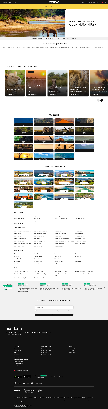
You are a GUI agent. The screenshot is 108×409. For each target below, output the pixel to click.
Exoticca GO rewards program (20, 357)
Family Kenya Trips (18, 273)
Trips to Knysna (37, 218)
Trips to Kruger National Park (61, 218)
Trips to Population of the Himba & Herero (64, 241)
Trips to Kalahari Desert (39, 236)
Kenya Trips (16, 256)
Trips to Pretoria (58, 221)
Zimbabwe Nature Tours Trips (41, 277)
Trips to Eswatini (18, 233)
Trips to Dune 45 (78, 231)
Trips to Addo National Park (20, 216)
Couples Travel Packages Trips (21, 271)
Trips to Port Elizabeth (39, 221)
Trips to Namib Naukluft (19, 241)
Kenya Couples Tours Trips (60, 271)
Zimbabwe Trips (58, 263)
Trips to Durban (78, 216)
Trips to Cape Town (58, 216)
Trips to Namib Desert (80, 238)
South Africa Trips (58, 261)
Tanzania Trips (78, 261)
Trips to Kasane (58, 236)
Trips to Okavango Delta (39, 241)
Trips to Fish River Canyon (60, 233)
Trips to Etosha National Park (40, 233)
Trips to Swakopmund (59, 243)
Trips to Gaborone (79, 233)
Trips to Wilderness (18, 223)
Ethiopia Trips (78, 253)
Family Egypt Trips (38, 271)
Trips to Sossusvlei (38, 243)
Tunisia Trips (17, 263)
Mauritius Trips (57, 256)
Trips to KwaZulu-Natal (80, 218)
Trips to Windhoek (58, 246)
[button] (54, 315)
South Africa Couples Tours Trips (82, 273)
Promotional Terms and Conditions (21, 359)
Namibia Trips (37, 258)
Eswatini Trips (57, 253)
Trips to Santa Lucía (79, 221)
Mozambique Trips (18, 258)
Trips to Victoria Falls (19, 246)
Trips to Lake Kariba (79, 236)
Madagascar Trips (38, 256)
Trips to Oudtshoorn (18, 221)
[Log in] (105, 2)
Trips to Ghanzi (17, 236)
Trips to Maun (37, 238)
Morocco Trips (78, 256)
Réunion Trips (57, 258)
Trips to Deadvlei (58, 231)
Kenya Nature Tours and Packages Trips (84, 271)
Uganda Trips (37, 263)
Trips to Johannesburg (19, 218)
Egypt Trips (36, 253)
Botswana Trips (17, 253)
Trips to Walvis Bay (38, 246)
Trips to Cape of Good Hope (40, 216)
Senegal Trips (17, 261)
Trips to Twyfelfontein (80, 243)
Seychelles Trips (38, 261)
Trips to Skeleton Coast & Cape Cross (22, 243)
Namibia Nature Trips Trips (40, 273)
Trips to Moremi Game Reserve (61, 238)
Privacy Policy (52, 310)
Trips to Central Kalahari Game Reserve (23, 231)
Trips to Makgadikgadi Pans (20, 238)
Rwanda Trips (78, 258)
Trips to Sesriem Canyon (80, 241)
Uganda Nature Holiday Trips (20, 277)
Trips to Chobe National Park (40, 231)
